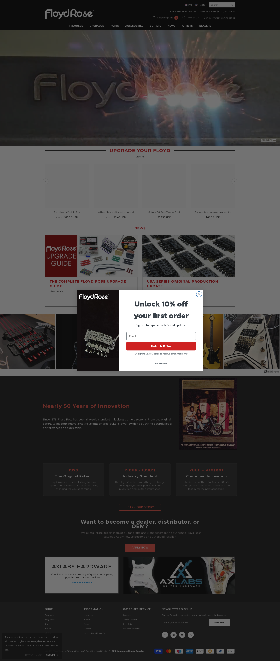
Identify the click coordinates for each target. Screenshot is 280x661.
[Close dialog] (199, 294)
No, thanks (161, 363)
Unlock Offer (161, 346)
